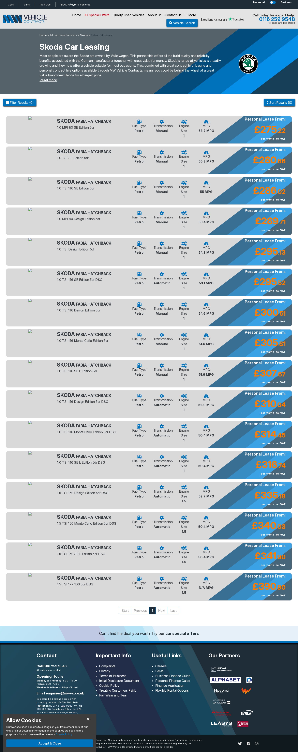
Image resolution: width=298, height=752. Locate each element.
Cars (11, 4)
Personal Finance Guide (172, 681)
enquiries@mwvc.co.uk (65, 693)
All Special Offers (96, 15)
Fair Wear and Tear (113, 695)
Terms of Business (112, 676)
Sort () (280, 103)
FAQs (159, 671)
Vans (27, 4)
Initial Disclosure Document (119, 681)
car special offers (182, 633)
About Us (155, 15)
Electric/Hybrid (75, 4)
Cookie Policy (109, 686)
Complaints (107, 666)
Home (76, 15)
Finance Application (169, 686)
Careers (161, 666)
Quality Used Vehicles (128, 15)
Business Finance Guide (172, 676)
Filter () (21, 103)
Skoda (84, 35)
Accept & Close (49, 743)
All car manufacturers (63, 35)
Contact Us (173, 15)
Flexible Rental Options (172, 690)
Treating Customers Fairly (117, 690)
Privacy (104, 671)
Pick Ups (45, 4)
